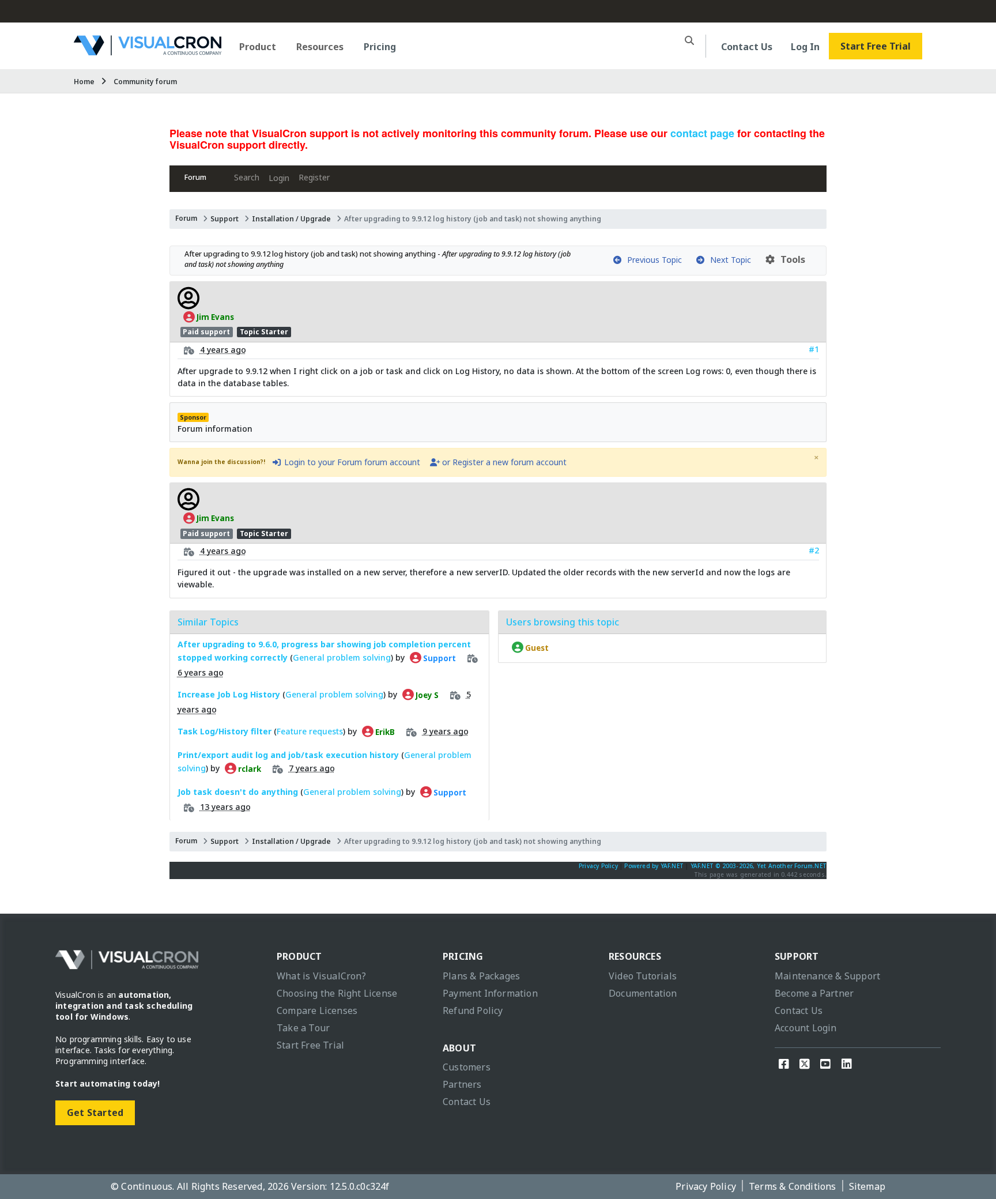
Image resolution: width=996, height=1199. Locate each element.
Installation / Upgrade (291, 219)
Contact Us (746, 46)
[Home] (147, 51)
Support (224, 219)
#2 (814, 550)
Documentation (643, 993)
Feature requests (310, 731)
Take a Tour (303, 1027)
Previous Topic (652, 259)
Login (279, 177)
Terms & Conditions (792, 1186)
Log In (805, 46)
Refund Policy (473, 1010)
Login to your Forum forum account (351, 462)
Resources (320, 46)
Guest (536, 647)
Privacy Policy (598, 866)
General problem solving (342, 657)
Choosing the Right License (337, 993)
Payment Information (490, 993)
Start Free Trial (875, 46)
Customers (467, 1067)
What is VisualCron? (321, 976)
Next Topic (728, 259)
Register (314, 177)
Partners (462, 1084)
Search (246, 177)
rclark (248, 768)
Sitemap (867, 1186)
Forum (195, 177)
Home (84, 81)
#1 (814, 349)
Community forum (145, 81)
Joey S (426, 694)
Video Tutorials (643, 976)
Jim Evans (214, 317)
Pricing (380, 46)
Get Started (95, 1112)
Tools (790, 259)
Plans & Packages (481, 976)
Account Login (806, 1027)
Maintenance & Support (827, 976)
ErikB (384, 731)
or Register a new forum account (503, 462)
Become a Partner (814, 993)
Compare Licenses (317, 1010)
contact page (702, 133)
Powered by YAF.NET (654, 866)
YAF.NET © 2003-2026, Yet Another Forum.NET (759, 866)
